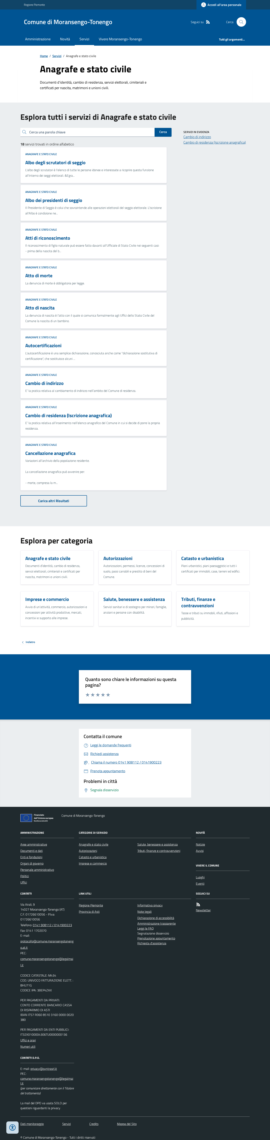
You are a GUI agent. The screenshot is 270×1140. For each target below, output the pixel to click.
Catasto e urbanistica (93, 857)
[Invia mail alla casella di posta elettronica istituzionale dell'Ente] (47, 944)
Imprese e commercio (93, 863)
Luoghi (200, 877)
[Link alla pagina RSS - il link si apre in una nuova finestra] (208, 22)
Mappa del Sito (127, 1123)
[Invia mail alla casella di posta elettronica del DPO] (43, 1068)
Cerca (163, 131)
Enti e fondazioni (31, 857)
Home (44, 56)
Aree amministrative (33, 844)
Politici (24, 876)
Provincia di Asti (89, 911)
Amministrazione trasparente (156, 923)
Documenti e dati (31, 850)
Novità (65, 39)
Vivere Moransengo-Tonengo (120, 39)
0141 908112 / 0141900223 (52, 925)
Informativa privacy (150, 905)
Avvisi (200, 850)
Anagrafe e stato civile (41, 154)
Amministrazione (38, 39)
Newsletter (203, 910)
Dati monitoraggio (32, 1123)
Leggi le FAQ (145, 928)
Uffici (23, 882)
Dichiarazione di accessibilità (155, 918)
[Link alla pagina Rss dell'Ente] (198, 904)
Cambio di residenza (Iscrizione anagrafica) (214, 142)
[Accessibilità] (12, 1127)
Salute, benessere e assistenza (157, 844)
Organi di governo (31, 863)
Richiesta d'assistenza (151, 943)
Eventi (200, 883)
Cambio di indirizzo (197, 137)
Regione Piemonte (34, 5)
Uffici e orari (28, 1040)
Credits (93, 1123)
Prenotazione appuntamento (156, 938)
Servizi (84, 39)
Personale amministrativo (37, 869)
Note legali (144, 911)
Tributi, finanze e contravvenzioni (158, 850)
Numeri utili (27, 1046)
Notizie (200, 844)
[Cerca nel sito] (239, 22)
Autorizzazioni (88, 850)
